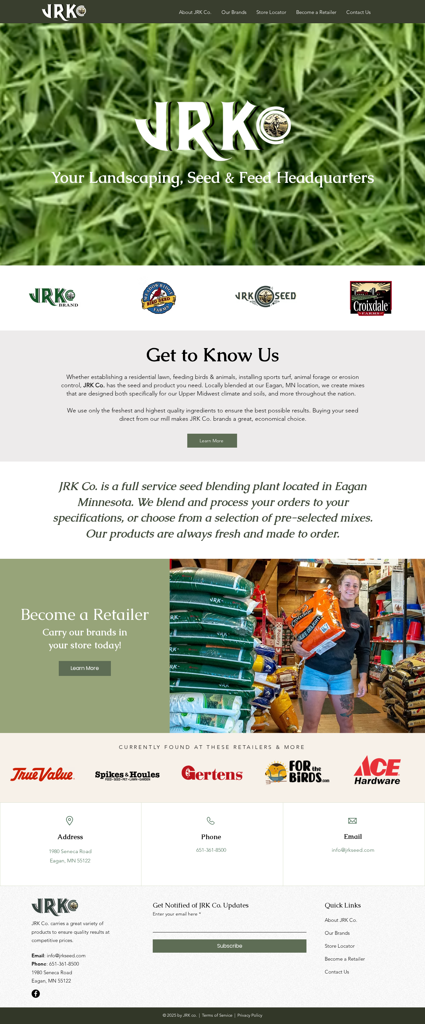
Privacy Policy (249, 1015)
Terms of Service (217, 1015)
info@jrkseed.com (353, 850)
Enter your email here (175, 914)
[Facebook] (36, 993)
